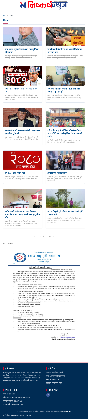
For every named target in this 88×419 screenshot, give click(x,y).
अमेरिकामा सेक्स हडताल (57, 173)
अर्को (11, 244)
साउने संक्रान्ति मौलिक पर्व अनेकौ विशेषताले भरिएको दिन (64, 50)
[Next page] (53, 236)
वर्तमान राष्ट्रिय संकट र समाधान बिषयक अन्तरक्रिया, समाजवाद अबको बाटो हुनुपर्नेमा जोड (22, 214)
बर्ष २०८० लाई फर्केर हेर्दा (15, 173)
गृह (4, 15)
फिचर (5, 21)
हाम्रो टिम (28, 415)
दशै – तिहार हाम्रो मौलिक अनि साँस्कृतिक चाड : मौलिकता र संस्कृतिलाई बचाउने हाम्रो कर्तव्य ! (64, 133)
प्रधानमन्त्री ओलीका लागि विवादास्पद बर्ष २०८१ (21, 90)
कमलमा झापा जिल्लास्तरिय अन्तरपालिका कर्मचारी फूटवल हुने (64, 90)
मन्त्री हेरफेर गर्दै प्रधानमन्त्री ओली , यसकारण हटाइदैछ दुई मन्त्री (22, 132)
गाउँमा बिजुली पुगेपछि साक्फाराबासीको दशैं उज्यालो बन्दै (64, 213)
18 (50, 236)
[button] (4, 5)
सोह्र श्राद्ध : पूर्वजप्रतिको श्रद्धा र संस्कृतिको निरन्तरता (22, 50)
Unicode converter (17, 415)
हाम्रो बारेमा (6, 415)
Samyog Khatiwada (64, 411)
